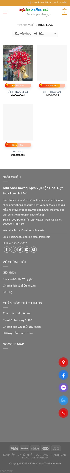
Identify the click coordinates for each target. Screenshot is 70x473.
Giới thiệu (9, 272)
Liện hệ (7, 292)
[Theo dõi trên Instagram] (13, 249)
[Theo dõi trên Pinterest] (34, 249)
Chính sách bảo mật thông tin (22, 326)
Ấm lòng (18, 151)
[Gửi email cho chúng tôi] (27, 249)
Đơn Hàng (42, 454)
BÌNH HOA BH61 (18, 91)
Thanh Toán (58, 454)
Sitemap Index (40, 457)
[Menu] (5, 12)
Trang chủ (25, 25)
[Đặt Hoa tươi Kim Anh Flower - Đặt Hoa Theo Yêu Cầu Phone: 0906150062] (35, 12)
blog (25, 457)
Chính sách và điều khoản (19, 285)
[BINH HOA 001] (52, 63)
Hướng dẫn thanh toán (18, 333)
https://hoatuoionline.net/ (29, 230)
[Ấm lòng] (18, 122)
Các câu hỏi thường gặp (18, 279)
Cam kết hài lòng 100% (17, 320)
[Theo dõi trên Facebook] (7, 249)
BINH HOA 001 (52, 91)
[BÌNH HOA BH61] (18, 63)
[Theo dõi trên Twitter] (20, 249)
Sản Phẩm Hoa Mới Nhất (18, 454)
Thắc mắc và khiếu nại (17, 313)
